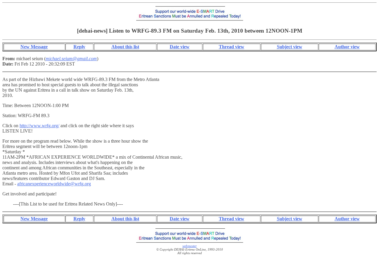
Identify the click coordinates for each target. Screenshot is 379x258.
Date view (180, 46)
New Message (34, 46)
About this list (125, 46)
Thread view (231, 46)
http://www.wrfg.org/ (39, 125)
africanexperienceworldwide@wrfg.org (54, 183)
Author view (347, 46)
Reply (79, 46)
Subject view (289, 46)
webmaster (189, 246)
